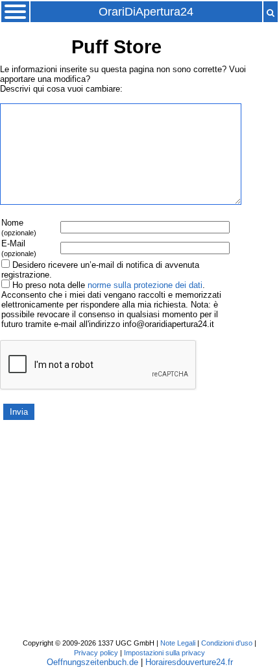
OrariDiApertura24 (146, 11)
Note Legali (177, 643)
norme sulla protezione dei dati (145, 285)
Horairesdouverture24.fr (189, 662)
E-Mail (18, 248)
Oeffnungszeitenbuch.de (92, 662)
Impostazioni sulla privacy (164, 653)
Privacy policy (96, 653)
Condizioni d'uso (226, 643)
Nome (18, 227)
